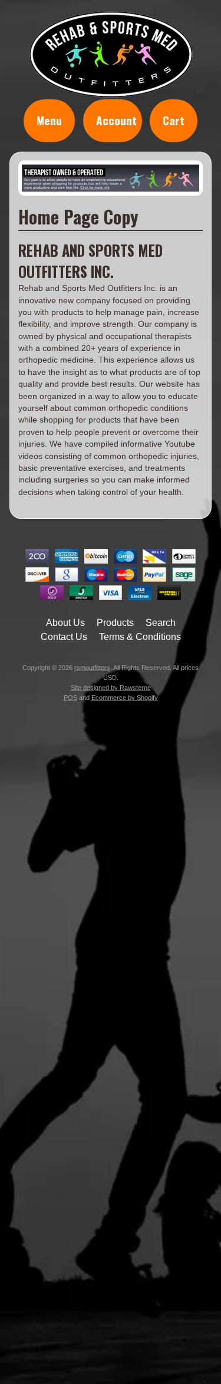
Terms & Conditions (140, 637)
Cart (173, 120)
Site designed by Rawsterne (111, 687)
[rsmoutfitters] (110, 91)
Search (161, 623)
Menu (49, 120)
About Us (65, 623)
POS (70, 697)
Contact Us (64, 637)
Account (116, 120)
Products (115, 623)
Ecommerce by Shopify (124, 697)
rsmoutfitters (92, 667)
